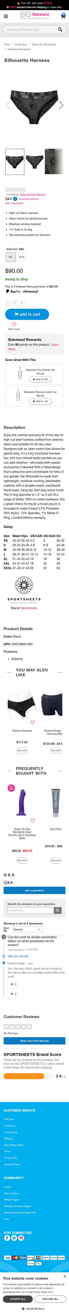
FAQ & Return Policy (13, 1145)
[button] (5, 16)
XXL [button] (10, 256)
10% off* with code (34, 3)
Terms (7, 1151)
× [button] (64, 1276)
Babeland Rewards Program (17, 1206)
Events (7, 1187)
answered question (28, 198)
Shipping (8, 1138)
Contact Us (9, 1125)
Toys (7, 44)
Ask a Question (14, 203)
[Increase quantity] (22, 303)
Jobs (6, 1219)
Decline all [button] (50, 1299)
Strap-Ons (21, 44)
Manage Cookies (12, 1164)
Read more (47, 1292)
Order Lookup (11, 1132)
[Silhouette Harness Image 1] (34, 105)
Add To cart (30, 314)
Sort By (6, 929)
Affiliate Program (12, 1199)
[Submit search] (58, 910)
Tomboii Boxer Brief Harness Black (56, 732)
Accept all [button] (17, 1299)
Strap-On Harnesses (44, 44)
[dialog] (34, 1293)
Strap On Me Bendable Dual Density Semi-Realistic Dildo (22, 833)
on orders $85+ (34, 7)
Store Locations (11, 1193)
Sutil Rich (56, 829)
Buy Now (22, 750)
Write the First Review (32, 194)
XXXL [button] (22, 256)
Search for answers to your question (31, 904)
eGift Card (9, 1119)
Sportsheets (29, 608)
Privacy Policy (10, 1158)
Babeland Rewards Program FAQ (20, 1212)
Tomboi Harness (22, 730)
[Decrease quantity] (7, 303)
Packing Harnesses (19, 49)
